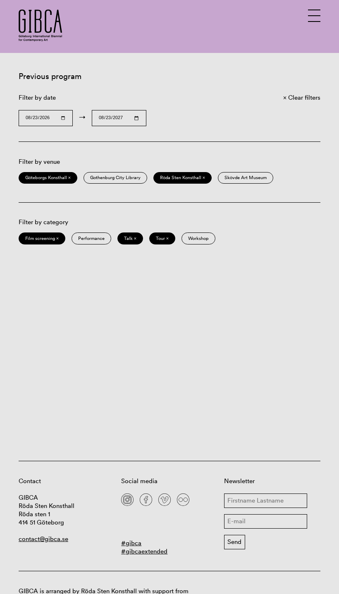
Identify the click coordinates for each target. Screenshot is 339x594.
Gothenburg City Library (115, 177)
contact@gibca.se (43, 539)
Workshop (198, 238)
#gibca (131, 543)
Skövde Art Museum (245, 177)
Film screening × (42, 238)
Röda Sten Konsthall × (182, 177)
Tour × (162, 238)
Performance (91, 238)
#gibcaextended (144, 551)
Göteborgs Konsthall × (48, 177)
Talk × (130, 238)
